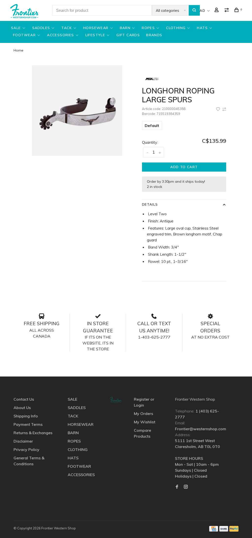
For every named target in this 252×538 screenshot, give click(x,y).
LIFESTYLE (95, 35)
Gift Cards (128, 35)
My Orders (143, 413)
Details (150, 204)
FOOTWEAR (24, 35)
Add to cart (184, 167)
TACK (66, 28)
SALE (16, 28)
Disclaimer (23, 441)
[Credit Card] (213, 530)
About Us (22, 407)
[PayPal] (233, 530)
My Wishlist (144, 421)
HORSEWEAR (96, 28)
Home (18, 50)
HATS (202, 28)
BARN (125, 28)
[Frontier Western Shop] (115, 399)
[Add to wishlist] (218, 109)
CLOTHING (176, 28)
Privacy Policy (26, 449)
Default (152, 125)
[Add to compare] (224, 109)
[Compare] (227, 10)
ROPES (148, 28)
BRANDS (154, 35)
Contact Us (24, 399)
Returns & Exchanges (33, 432)
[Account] (217, 10)
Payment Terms (28, 424)
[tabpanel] (77, 110)
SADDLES (41, 28)
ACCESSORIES (60, 35)
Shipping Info (26, 415)
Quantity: (150, 142)
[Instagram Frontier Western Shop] (186, 486)
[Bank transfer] (223, 530)
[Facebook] (177, 486)
